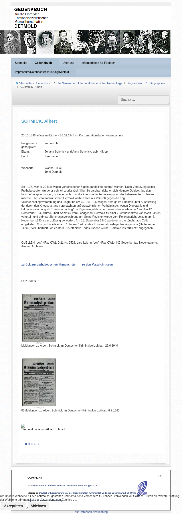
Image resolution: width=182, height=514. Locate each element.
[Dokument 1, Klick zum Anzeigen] (43, 319)
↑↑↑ (160, 475)
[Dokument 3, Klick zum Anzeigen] (23, 426)
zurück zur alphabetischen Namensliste (48, 264)
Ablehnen (38, 506)
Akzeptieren (13, 506)
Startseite (21, 62)
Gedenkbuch (43, 62)
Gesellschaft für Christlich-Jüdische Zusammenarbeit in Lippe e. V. (63, 485)
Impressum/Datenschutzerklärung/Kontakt (42, 72)
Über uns (68, 62)
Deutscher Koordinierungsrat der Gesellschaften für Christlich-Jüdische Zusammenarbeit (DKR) (87, 493)
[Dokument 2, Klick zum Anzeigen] (43, 384)
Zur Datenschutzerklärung (91, 512)
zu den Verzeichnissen (97, 264)
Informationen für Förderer (98, 62)
